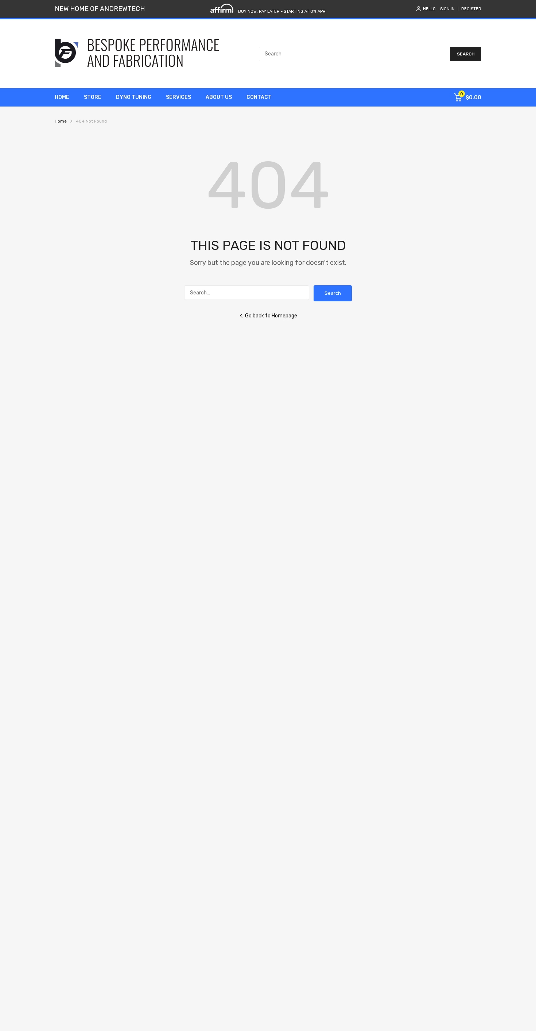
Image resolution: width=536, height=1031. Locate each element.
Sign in (447, 9)
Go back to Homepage (271, 316)
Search (333, 293)
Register (471, 9)
